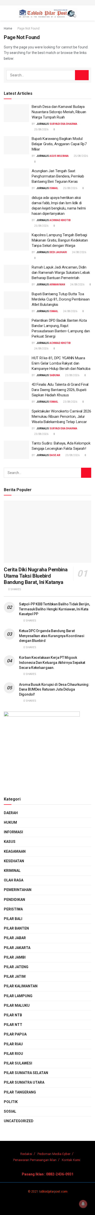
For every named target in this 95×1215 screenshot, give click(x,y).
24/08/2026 (78, 252)
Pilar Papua (15, 1034)
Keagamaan (15, 851)
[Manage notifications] (83, 1204)
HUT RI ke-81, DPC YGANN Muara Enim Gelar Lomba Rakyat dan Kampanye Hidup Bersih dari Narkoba (61, 363)
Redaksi (26, 1154)
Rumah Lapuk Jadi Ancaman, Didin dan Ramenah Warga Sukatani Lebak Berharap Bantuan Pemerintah (61, 272)
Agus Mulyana (59, 156)
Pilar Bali (13, 919)
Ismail (53, 188)
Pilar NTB (13, 1015)
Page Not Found (28, 28)
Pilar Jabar (15, 938)
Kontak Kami (71, 1160)
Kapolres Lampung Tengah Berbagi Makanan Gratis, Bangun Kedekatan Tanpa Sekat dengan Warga (60, 240)
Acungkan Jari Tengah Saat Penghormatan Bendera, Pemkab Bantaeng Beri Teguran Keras (58, 176)
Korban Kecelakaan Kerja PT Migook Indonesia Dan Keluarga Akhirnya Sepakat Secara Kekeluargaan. (52, 662)
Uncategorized (18, 1121)
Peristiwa (13, 909)
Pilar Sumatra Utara (24, 1082)
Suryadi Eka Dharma (63, 124)
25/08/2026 (41, 129)
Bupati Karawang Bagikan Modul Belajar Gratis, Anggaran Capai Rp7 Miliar (59, 144)
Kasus (9, 842)
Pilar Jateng (16, 967)
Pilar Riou (13, 1054)
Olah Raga (13, 880)
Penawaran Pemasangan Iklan (34, 1160)
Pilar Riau (13, 1044)
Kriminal (12, 871)
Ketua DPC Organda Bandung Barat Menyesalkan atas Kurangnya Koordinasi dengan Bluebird (51, 636)
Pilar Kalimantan (20, 986)
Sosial (10, 1111)
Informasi (13, 832)
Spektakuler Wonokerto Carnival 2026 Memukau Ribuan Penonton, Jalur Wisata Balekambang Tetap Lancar (61, 416)
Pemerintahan (17, 890)
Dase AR (54, 455)
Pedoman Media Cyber (53, 1154)
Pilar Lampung (18, 996)
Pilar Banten (16, 928)
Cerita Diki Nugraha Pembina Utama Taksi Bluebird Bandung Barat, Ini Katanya (35, 576)
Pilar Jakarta (17, 948)
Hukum (10, 822)
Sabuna (54, 375)
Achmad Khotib (60, 220)
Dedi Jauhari (58, 252)
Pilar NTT (13, 1025)
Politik (11, 1102)
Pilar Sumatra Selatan (26, 1073)
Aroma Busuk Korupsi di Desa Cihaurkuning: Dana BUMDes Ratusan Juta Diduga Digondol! (54, 689)
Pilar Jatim (15, 976)
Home (8, 28)
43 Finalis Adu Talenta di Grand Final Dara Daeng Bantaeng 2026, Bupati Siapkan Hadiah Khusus (60, 389)
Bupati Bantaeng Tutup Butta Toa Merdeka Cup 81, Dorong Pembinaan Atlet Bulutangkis (60, 299)
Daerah (11, 813)
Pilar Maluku (17, 1005)
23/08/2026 (72, 375)
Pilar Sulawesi (18, 1063)
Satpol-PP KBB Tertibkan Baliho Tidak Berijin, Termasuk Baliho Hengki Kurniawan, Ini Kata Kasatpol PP (54, 609)
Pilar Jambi (15, 957)
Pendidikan (14, 900)
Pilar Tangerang (20, 1092)
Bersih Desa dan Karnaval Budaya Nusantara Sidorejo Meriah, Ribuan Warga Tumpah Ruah (59, 112)
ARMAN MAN (57, 284)
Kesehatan (14, 861)
